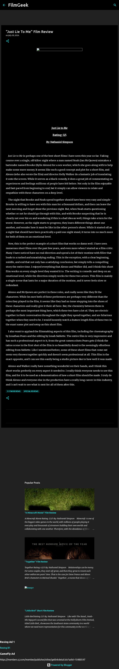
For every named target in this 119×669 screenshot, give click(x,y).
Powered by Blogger (61, 665)
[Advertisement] (59, 452)
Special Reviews (31, 391)
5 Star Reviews (13, 391)
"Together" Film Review (36, 562)
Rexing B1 (5, 647)
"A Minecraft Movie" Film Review (40, 513)
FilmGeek (18, 5)
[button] (7, 41)
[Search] (32, 5)
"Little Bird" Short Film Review (39, 611)
